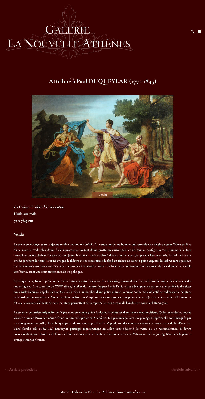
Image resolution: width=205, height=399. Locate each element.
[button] (192, 31)
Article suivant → (186, 369)
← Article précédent (20, 369)
